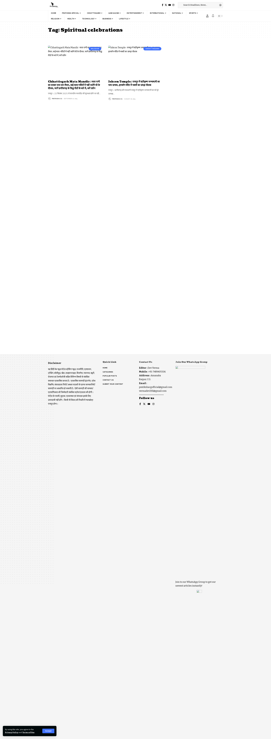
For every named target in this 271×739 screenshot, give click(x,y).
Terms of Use (28, 732)
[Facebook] (162, 5)
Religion (95, 48)
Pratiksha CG (57, 98)
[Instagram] (173, 5)
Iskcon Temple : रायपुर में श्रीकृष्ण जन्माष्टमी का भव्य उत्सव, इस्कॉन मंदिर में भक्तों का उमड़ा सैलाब (134, 83)
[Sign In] (207, 16)
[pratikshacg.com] (53, 5)
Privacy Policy (11, 732)
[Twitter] (166, 5)
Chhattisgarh (152, 48)
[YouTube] (170, 5)
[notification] (213, 16)
